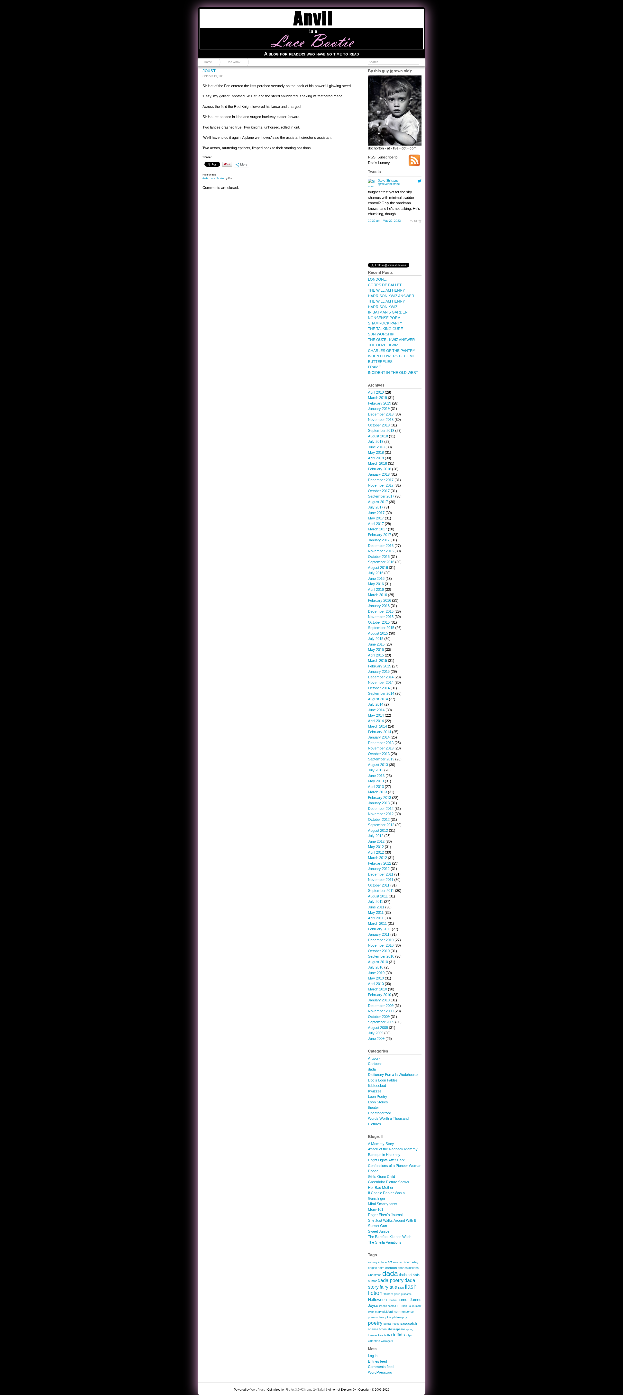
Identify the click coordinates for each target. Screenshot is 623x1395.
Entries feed (377, 1361)
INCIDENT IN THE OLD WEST (393, 372)
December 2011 (380, 874)
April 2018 (376, 458)
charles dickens (408, 1267)
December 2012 (381, 808)
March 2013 (377, 792)
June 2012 (376, 841)
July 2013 (375, 770)
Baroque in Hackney (384, 1155)
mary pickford (384, 1311)
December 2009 (381, 1006)
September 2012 (381, 825)
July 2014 (375, 704)
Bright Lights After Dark (386, 1160)
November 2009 (381, 1011)
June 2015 (376, 644)
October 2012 (379, 819)
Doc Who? (233, 62)
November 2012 (381, 814)
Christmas (374, 1274)
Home (208, 62)
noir (397, 1311)
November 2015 (381, 617)
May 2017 (376, 518)
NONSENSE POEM (384, 318)
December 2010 (381, 940)
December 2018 (381, 414)
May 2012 (376, 847)
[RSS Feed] (414, 165)
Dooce (373, 1171)
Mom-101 (375, 1209)
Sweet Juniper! (380, 1231)
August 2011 (378, 896)
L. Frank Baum (405, 1305)
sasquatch (408, 1323)
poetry (375, 1323)
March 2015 (377, 660)
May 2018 (376, 452)
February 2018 (379, 469)
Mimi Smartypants (382, 1204)
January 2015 (379, 671)
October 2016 (379, 556)
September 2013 (381, 759)
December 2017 (381, 480)
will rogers (387, 1341)
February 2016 (379, 600)
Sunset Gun (377, 1226)
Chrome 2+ (309, 1389)
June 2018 (376, 447)
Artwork (374, 1058)
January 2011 (378, 934)
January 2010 (379, 1000)
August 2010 (378, 962)
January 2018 (379, 474)
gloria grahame (403, 1294)
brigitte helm (376, 1267)
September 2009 (381, 1022)
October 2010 (379, 951)
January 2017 (379, 540)
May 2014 (376, 715)
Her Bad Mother (380, 1187)
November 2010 (381, 945)
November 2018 (381, 419)
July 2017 (375, 507)
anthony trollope (377, 1262)
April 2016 (376, 589)
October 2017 (379, 491)
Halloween (377, 1299)
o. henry (381, 1317)
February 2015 (379, 666)
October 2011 (378, 885)
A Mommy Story (381, 1144)
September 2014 (381, 693)
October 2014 (379, 688)
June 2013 (376, 776)
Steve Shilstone (388, 180)
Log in (372, 1356)
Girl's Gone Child (381, 1176)
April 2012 (376, 852)
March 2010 (377, 989)
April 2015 (376, 655)
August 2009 (378, 1027)
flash (401, 1287)
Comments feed (381, 1367)
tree (380, 1335)
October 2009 (379, 1017)
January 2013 (379, 803)
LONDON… (377, 279)
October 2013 (379, 754)
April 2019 (376, 392)
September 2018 (381, 430)
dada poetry (390, 1280)
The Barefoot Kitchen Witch (389, 1237)
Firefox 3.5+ (293, 1389)
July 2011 (375, 901)
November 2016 (381, 551)
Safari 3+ (323, 1389)
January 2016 (379, 606)
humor (403, 1299)
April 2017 (376, 524)
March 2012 (377, 858)
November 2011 (380, 880)
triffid (388, 1335)
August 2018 (378, 436)
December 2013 (381, 743)
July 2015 (375, 639)
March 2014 (377, 726)
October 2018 (379, 425)
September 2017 (381, 496)
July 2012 (375, 836)
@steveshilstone (389, 184)
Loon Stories (217, 178)
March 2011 (377, 923)
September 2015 (381, 628)
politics (388, 1323)
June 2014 (376, 710)
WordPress (257, 1389)
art (390, 1262)
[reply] (411, 220)
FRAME (374, 367)
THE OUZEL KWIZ (383, 345)
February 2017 (379, 535)
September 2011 (381, 890)
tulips (409, 1335)
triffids (399, 1334)
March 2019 (377, 398)
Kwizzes (375, 1091)
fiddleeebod (377, 1085)
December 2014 (381, 677)
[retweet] (415, 220)
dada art (405, 1275)
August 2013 (378, 765)
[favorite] (419, 220)
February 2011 (379, 929)
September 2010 (381, 956)
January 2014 (379, 737)
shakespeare (396, 1329)
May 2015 (376, 649)
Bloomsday (410, 1262)
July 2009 (375, 1033)
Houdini (392, 1300)
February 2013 (379, 797)
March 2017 (377, 529)
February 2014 (379, 732)
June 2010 (376, 973)
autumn (397, 1262)
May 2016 (376, 584)
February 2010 (379, 995)
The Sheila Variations (384, 1242)
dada (205, 178)
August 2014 (378, 699)
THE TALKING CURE (385, 329)
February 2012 (379, 863)
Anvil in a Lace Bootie (225, 12)
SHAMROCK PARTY (385, 323)
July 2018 (375, 441)
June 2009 (376, 1038)
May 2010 (376, 978)
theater (373, 1107)
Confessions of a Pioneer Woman (394, 1166)
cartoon (391, 1268)
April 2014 (376, 721)
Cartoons (375, 1064)
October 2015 (379, 622)
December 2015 (381, 611)
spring (409, 1329)
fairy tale (388, 1287)
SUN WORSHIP (381, 334)
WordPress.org (380, 1372)
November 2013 (381, 748)
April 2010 (376, 984)
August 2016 (378, 567)
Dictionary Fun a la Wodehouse (393, 1074)
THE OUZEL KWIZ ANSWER (391, 340)
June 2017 (376, 513)
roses (396, 1323)
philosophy (399, 1317)
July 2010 (375, 967)
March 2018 (377, 463)
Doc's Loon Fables (383, 1080)
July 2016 (375, 573)
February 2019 (379, 403)
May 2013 (376, 781)
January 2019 (379, 408)
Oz (389, 1317)
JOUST (209, 71)
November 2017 (381, 485)
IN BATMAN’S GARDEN (388, 312)
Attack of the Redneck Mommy (393, 1149)
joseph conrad (387, 1305)
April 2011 (376, 918)
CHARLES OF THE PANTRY (391, 351)
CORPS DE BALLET (385, 285)
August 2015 (378, 633)
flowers (388, 1293)
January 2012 (379, 869)
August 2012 (378, 830)
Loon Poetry (377, 1096)
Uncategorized (379, 1113)
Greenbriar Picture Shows (388, 1182)
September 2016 (381, 562)
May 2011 (376, 912)
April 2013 (376, 787)
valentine (374, 1340)
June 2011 (376, 907)
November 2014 (381, 682)
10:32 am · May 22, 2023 (384, 220)
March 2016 (377, 595)
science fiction (377, 1329)
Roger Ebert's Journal (385, 1215)
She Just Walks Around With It (392, 1220)
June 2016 (376, 578)
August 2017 (378, 502)
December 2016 (381, 546)
